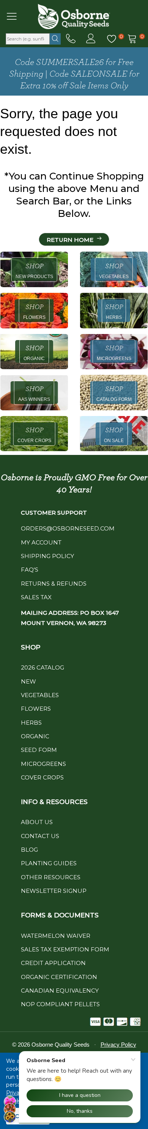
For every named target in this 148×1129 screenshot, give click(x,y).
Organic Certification (59, 977)
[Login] (91, 39)
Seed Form (39, 749)
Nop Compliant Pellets (60, 1004)
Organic (35, 736)
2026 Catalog (42, 667)
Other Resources (50, 877)
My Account (41, 542)
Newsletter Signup (54, 890)
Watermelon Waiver (55, 935)
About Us (37, 822)
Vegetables (40, 695)
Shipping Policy (47, 556)
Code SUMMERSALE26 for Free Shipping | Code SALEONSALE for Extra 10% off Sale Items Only (74, 74)
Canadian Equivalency (60, 990)
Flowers (36, 708)
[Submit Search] (55, 39)
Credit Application (53, 963)
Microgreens (43, 763)
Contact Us (40, 836)
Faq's (29, 569)
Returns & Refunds (54, 583)
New (28, 681)
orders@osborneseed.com (68, 528)
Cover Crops (42, 777)
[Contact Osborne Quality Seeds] (71, 39)
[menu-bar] (16, 16)
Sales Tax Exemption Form (65, 949)
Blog (29, 849)
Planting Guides (49, 863)
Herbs (31, 722)
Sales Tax (36, 597)
